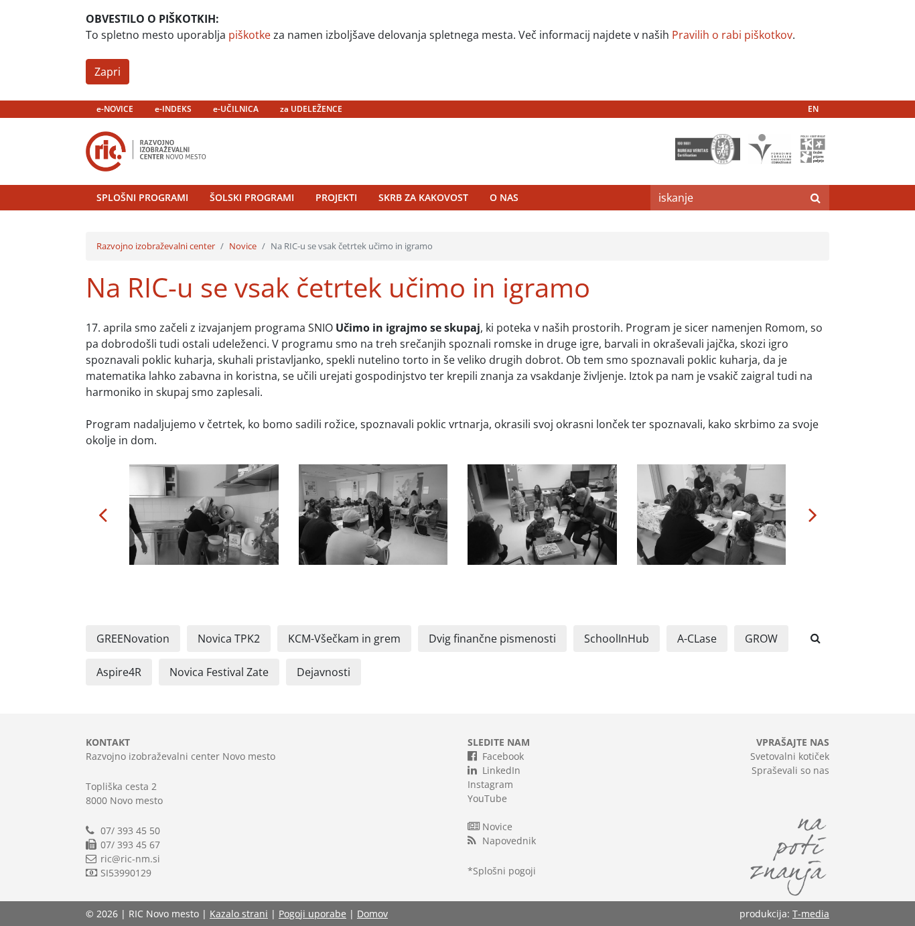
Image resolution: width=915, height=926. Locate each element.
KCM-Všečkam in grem (344, 638)
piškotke (249, 34)
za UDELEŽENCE (311, 109)
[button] (102, 514)
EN (813, 109)
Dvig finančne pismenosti (492, 638)
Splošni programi (142, 197)
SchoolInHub (616, 638)
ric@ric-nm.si (130, 858)
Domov (372, 913)
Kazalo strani (239, 913)
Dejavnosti (323, 672)
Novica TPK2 (229, 638)
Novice (243, 246)
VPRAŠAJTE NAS (792, 742)
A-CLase (697, 638)
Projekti (336, 197)
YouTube (487, 798)
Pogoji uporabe (312, 913)
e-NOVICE (114, 109)
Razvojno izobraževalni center (155, 246)
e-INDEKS (173, 109)
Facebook (503, 756)
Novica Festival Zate (219, 672)
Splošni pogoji (504, 870)
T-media (810, 913)
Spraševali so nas (790, 770)
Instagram (490, 784)
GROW (761, 638)
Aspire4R (118, 672)
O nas (504, 197)
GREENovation (132, 638)
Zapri (107, 71)
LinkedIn (501, 770)
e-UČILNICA (236, 109)
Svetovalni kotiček (789, 756)
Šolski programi (252, 197)
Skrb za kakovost (423, 197)
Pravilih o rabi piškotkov (732, 34)
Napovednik (509, 840)
